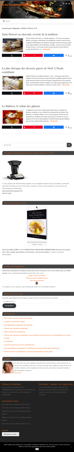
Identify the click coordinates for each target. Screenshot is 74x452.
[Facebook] (63, 3)
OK (68, 145)
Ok (37, 449)
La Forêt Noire (8, 341)
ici (57, 252)
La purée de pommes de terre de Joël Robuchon (19, 345)
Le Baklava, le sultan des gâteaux (21, 106)
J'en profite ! (9, 306)
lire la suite (47, 49)
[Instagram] (71, 3)
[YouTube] (68, 3)
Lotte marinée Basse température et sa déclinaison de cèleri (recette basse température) (32, 348)
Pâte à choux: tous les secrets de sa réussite (18, 318)
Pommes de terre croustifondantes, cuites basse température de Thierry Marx (28, 351)
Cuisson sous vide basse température (16, 328)
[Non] (72, 447)
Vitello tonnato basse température (14, 332)
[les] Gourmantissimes (17, 4)
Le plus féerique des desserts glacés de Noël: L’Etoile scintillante (32, 70)
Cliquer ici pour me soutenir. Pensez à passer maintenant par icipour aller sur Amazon (37, 278)
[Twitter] (66, 3)
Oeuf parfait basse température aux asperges (18, 325)
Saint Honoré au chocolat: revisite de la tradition (30, 34)
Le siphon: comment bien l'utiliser (14, 321)
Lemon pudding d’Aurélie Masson (19, 404)
